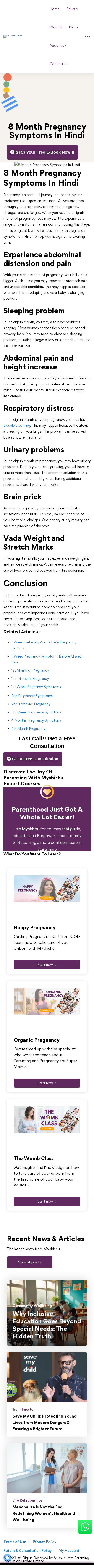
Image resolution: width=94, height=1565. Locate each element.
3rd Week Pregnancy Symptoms (36, 712)
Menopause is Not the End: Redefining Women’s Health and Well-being (44, 1513)
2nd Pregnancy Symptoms (32, 696)
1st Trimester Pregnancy (30, 678)
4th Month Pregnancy (28, 728)
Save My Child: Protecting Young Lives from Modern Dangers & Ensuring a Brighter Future (44, 1422)
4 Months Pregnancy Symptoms (36, 720)
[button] (29, 1262)
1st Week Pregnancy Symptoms (36, 687)
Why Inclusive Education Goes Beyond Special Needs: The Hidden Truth (47, 1325)
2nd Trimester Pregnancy (30, 704)
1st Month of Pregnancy (30, 670)
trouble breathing (16, 425)
